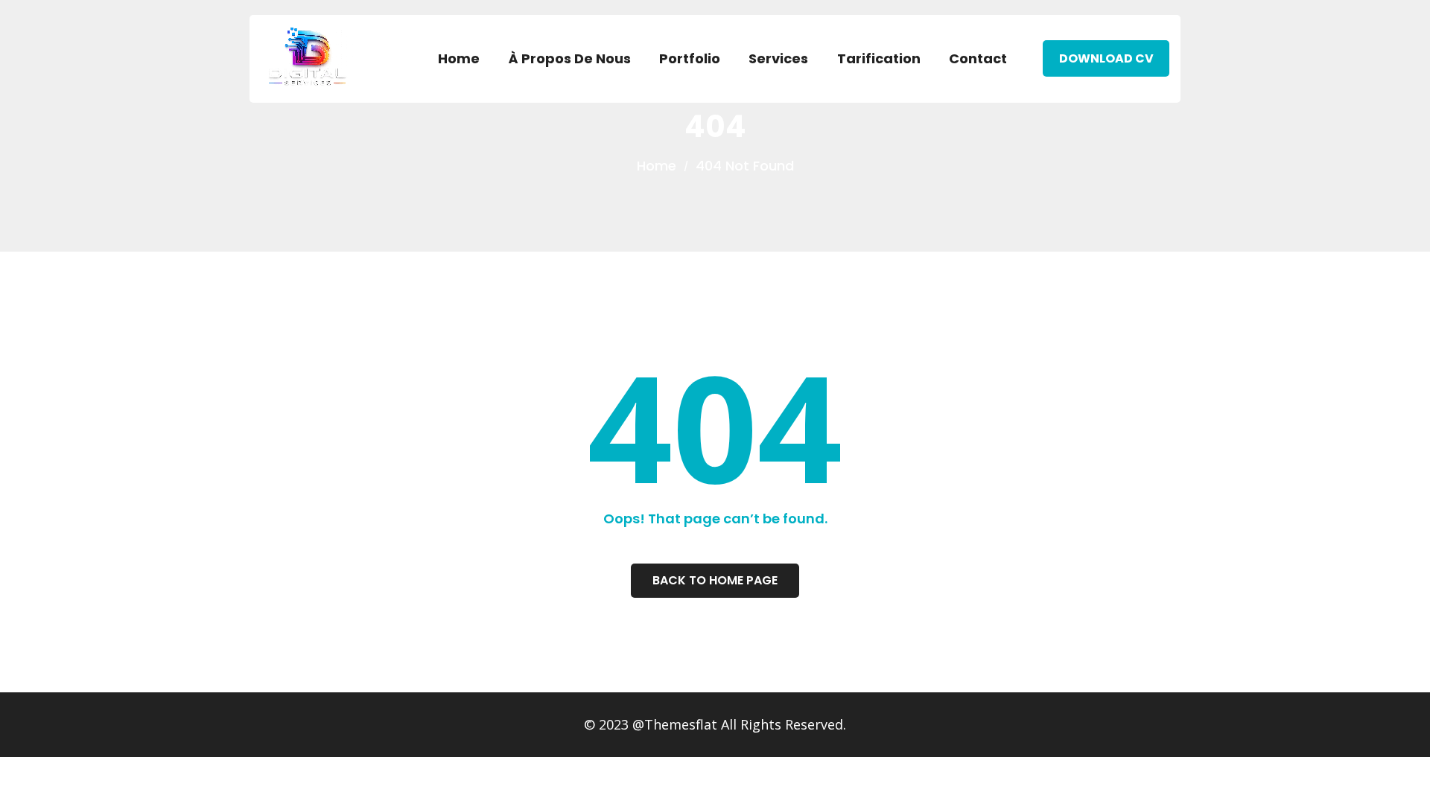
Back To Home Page (715, 580)
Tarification (879, 58)
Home (459, 58)
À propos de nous (570, 58)
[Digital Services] (309, 56)
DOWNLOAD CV (1106, 58)
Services (778, 58)
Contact (978, 58)
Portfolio (689, 58)
